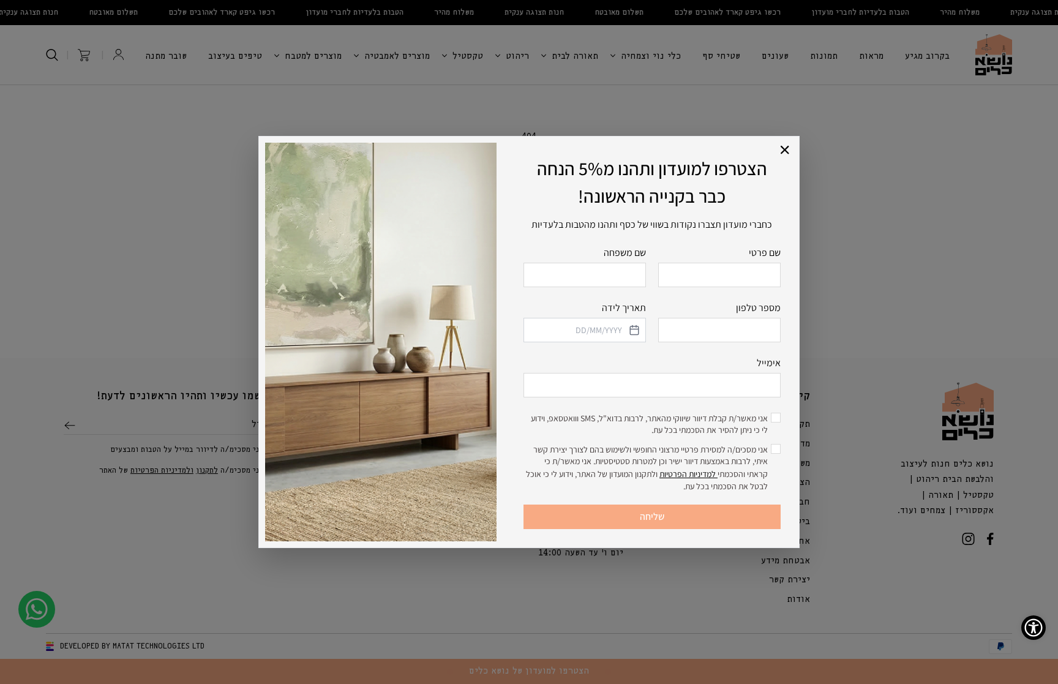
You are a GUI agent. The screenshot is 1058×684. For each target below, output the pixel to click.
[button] (785, 150)
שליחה (652, 516)
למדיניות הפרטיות (688, 473)
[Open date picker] (633, 330)
